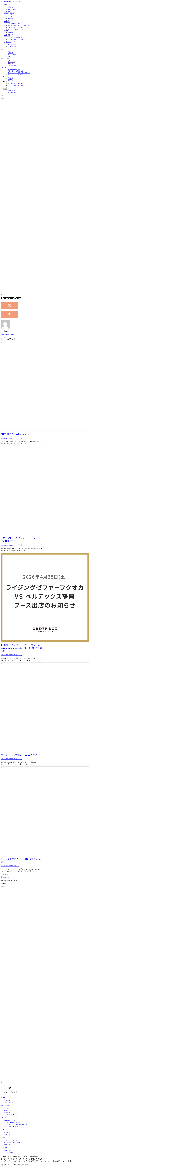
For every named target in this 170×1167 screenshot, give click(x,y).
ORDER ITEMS (9, 13)
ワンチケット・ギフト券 (15, 39)
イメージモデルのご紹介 (15, 29)
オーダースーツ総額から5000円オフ (19, 755)
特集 (9, 11)
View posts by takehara (7, 334)
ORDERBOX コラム (14, 23)
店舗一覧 (10, 32)
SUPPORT (7, 43)
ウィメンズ (11, 16)
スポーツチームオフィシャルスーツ (19, 25)
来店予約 (10, 34)
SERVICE (7, 36)
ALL (9, 6)
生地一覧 (10, 18)
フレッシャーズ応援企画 (15, 27)
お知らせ (10, 7)
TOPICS (7, 22)
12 (5, 874)
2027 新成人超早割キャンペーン (17, 434)
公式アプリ (11, 41)
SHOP (6, 31)
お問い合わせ (12, 46)
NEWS (6, 4)
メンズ (10, 14)
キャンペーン (8, 1102)
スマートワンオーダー (15, 37)
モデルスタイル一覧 (10, 1114)
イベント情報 (12, 9)
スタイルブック (13, 20)
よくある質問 (12, 44)
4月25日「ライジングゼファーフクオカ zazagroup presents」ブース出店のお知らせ (21, 648)
